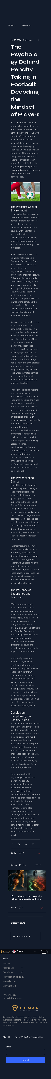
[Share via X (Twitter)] (19, 844)
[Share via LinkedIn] (26, 844)
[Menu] (44, 952)
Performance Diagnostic (14, 976)
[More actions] (38, 40)
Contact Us (9, 985)
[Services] (21, 972)
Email (9, 1046)
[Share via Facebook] (12, 844)
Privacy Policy (9, 994)
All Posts (12, 25)
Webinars (27, 25)
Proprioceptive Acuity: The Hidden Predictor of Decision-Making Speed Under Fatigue (27, 898)
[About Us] (21, 967)
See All (38, 864)
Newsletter (9, 981)
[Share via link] (32, 844)
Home (6, 963)
